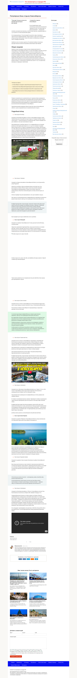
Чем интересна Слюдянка (35, 617)
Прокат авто (60, 6)
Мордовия (55, 71)
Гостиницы (26, 6)
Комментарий (13, 636)
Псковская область (57, 95)
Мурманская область (57, 77)
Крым (54, 65)
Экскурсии (24, 9)
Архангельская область (58, 27)
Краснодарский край (57, 63)
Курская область (56, 67)
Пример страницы (52, 6)
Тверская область (56, 122)
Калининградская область (58, 57)
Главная (12, 6)
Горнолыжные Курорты (58, 44)
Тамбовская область (57, 118)
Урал (54, 126)
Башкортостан (56, 32)
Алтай (54, 25)
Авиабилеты (19, 6)
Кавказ (54, 54)
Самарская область (57, 102)
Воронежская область (57, 42)
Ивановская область (57, 52)
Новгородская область (58, 82)
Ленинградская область (58, 69)
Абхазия (54, 23)
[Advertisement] (58, 2)
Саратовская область (57, 106)
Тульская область (56, 124)
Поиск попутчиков (42, 6)
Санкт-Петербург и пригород (59, 104)
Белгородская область (57, 34)
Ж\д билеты (33, 6)
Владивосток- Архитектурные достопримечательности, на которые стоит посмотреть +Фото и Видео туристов (18, 582)
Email (23, 632)
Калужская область (57, 59)
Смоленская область (57, 116)
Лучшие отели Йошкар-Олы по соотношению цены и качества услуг (36, 582)
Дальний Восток (56, 46)
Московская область (57, 75)
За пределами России (57, 48)
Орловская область (57, 84)
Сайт (36, 632)
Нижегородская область (58, 79)
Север (54, 108)
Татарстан (55, 120)
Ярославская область (57, 134)
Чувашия (55, 132)
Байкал (54, 30)
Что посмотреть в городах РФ (35, 2)
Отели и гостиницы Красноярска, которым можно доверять (37, 601)
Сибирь (54, 114)
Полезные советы (57, 90)
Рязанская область (57, 100)
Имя (11, 632)
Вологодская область (57, 40)
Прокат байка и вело (15, 9)
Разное (54, 98)
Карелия (54, 61)
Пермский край (56, 88)
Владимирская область (58, 38)
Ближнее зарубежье (57, 36)
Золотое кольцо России (58, 50)
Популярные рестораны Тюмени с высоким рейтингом (18, 601)
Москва (54, 73)
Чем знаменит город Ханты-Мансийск (17, 618)
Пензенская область (57, 86)
